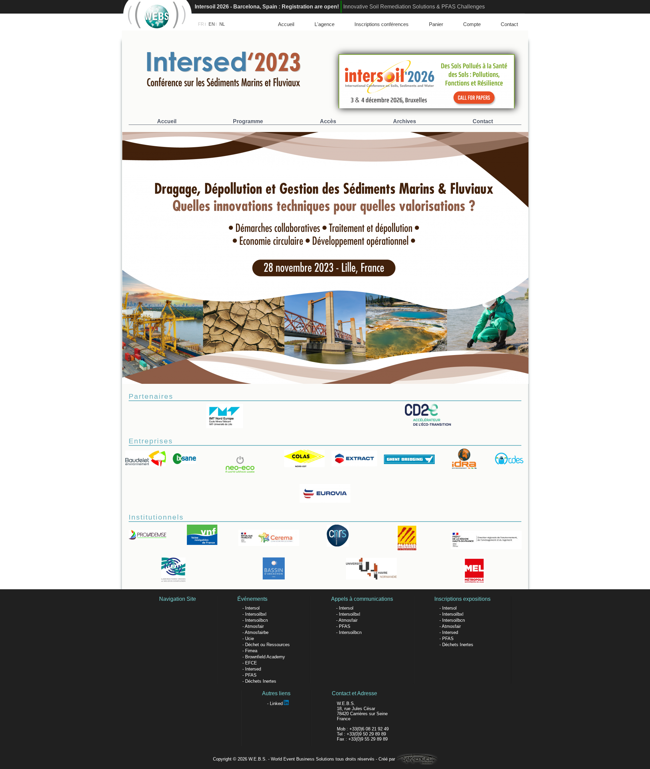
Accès (328, 121)
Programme (248, 121)
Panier (436, 24)
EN (212, 24)
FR (201, 24)
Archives (404, 121)
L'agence (324, 24)
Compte (472, 24)
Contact (509, 24)
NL (222, 24)
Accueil (286, 24)
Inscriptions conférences (381, 24)
